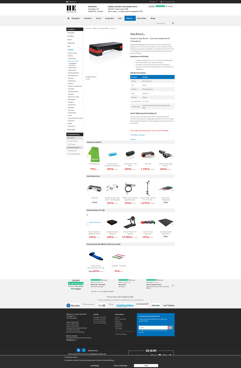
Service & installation (99, 321)
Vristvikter (71, 94)
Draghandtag (72, 81)
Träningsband (72, 58)
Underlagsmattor (73, 75)
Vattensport (71, 126)
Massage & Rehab (73, 61)
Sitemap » (133, 139)
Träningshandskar (73, 91)
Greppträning (72, 70)
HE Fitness (71, 144)
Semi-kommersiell (74, 154)
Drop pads (71, 110)
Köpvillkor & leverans (99, 319)
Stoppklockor (72, 105)
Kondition (88, 18)
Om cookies (118, 328)
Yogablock (71, 102)
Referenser (118, 327)
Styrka (98, 18)
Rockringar (71, 89)
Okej (146, 365)
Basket (70, 123)
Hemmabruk (72, 150)
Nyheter (117, 321)
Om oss (117, 317)
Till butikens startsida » (137, 135)
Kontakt (100, 11)
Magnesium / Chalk (73, 97)
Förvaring (70, 78)
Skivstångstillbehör (73, 73)
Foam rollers (72, 65)
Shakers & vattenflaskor (75, 86)
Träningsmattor (72, 67)
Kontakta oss (72, 1)
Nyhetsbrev (118, 323)
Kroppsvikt (109, 18)
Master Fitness (73, 141)
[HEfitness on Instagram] (78, 350)
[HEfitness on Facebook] (84, 350)
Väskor (70, 115)
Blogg (153, 18)
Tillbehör (129, 18)
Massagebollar (72, 63)
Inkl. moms (152, 1)
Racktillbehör (72, 99)
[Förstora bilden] (106, 51)
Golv (119, 18)
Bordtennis (71, 120)
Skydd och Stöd (72, 53)
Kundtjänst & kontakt (99, 317)
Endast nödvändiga (120, 365)
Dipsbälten (71, 107)
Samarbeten (118, 325)
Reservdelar (141, 18)
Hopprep (70, 83)
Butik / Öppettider (120, 319)
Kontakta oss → (71, 340)
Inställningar (95, 365)
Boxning (70, 56)
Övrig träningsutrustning (75, 118)
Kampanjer (76, 18)
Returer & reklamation (99, 323)
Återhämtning (72, 112)
